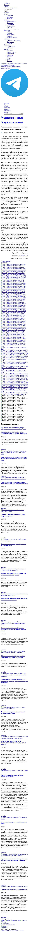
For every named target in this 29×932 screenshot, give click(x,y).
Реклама (6, 6)
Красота (6, 49)
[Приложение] (5, 923)
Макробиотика (11, 26)
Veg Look (9, 56)
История (9, 36)
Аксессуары (10, 53)
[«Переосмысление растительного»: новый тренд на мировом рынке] (14, 708)
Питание (6, 20)
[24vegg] (3, 922)
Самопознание (11, 46)
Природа (9, 43)
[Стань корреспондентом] (8, 924)
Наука (5, 14)
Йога (8, 59)
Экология (6, 39)
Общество (10, 47)
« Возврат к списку (6, 261)
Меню (5, 2)
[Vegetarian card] (15, 920)
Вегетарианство (11, 21)
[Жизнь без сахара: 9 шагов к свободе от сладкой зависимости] (14, 772)
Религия (9, 33)
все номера (4, 262)
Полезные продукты (12, 28)
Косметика (10, 50)
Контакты (6, 5)
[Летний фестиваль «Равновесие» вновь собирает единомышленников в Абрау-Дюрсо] (14, 429)
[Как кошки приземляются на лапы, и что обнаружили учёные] (14, 511)
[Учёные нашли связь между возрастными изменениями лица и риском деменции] (14, 652)
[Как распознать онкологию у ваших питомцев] (14, 886)
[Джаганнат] (4, 926)
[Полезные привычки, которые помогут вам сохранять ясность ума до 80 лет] (14, 570)
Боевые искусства (12, 37)
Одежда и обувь (11, 52)
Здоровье (9, 61)
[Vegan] (8, 920)
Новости (6, 12)
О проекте (7, 3)
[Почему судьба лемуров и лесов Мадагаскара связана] (14, 819)
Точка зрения (10, 34)
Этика (8, 31)
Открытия (10, 15)
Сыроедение (10, 24)
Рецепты (9, 27)
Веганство (10, 23)
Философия (7, 30)
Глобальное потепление (13, 40)
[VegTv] (3, 920)
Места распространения (10, 8)
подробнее (3, 449)
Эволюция (10, 17)
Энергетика (10, 42)
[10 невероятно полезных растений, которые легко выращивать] (14, 540)
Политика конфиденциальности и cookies (12, 930)
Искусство (10, 55)
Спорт (9, 58)
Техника (9, 18)
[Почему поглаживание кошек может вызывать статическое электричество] (14, 595)
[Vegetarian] (23, 920)
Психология (7, 45)
